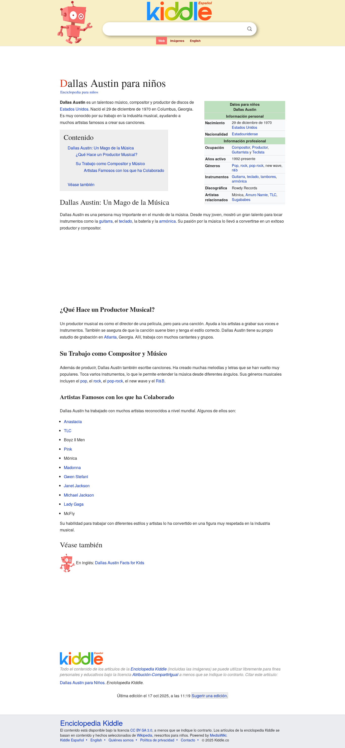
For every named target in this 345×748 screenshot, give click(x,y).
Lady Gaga (74, 504)
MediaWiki (218, 735)
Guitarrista (240, 151)
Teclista (258, 151)
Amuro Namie (256, 194)
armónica (239, 181)
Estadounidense (245, 133)
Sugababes (241, 199)
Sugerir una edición (209, 695)
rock (243, 165)
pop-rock (256, 165)
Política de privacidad (157, 739)
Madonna (72, 467)
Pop (235, 165)
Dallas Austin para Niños (82, 682)
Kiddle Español (72, 739)
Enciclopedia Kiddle (149, 669)
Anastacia (73, 421)
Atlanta (110, 337)
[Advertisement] (172, 60)
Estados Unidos (244, 127)
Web (161, 40)
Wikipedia (144, 735)
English (195, 40)
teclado (253, 176)
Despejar (239, 29)
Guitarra (238, 176)
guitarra (106, 221)
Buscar (249, 29)
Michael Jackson (79, 495)
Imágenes (177, 40)
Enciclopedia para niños (79, 91)
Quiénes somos (121, 739)
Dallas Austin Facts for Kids (119, 562)
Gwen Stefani (76, 476)
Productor (260, 147)
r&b (235, 169)
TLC (273, 194)
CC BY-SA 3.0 (141, 730)
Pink (68, 449)
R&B (160, 381)
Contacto (188, 739)
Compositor (241, 147)
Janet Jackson (77, 485)
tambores (268, 176)
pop (83, 381)
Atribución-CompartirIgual (155, 674)
